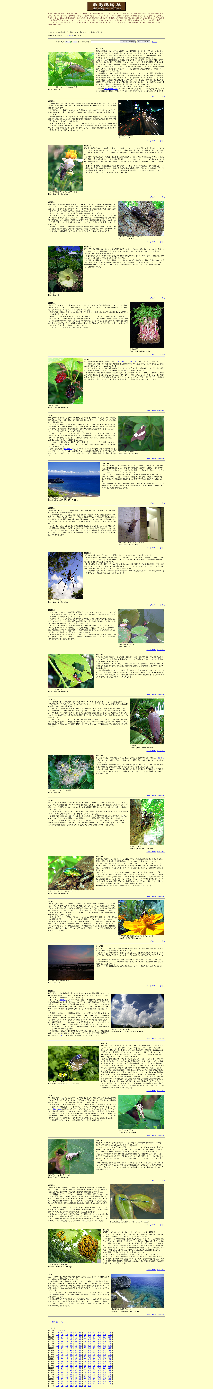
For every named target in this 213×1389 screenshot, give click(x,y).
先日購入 (63, 1000)
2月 (62, 1332)
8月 (89, 1332)
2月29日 (161, 758)
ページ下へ (161, 96)
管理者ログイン (57, 1322)
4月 (71, 1332)
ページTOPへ (151, 96)
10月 (99, 1332)
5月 (76, 1332)
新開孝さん (68, 449)
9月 (94, 1332)
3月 (67, 1332)
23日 (62, 1035)
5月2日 (54, 1109)
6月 (80, 1332)
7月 (85, 1332)
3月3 (130, 361)
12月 (63, 1330)
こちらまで (69, 35)
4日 (134, 361)
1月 (57, 1332)
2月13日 (121, 361)
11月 (58, 1330)
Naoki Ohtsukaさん (111, 89)
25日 (59, 1109)
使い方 (154, 42)
